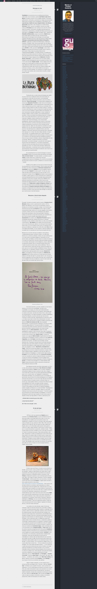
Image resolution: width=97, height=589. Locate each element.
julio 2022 (64, 115)
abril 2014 (64, 216)
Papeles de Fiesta (32, 0)
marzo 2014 (64, 217)
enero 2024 (64, 97)
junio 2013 (64, 226)
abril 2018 (64, 167)
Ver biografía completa (68, 33)
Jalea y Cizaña (18, 0)
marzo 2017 (64, 180)
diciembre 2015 (65, 195)
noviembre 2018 (65, 160)
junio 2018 (64, 165)
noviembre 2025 (65, 75)
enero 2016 (64, 194)
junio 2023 (64, 104)
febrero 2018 (64, 169)
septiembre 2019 (65, 150)
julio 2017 (64, 176)
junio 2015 (64, 202)
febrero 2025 (64, 84)
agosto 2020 (64, 139)
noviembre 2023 (65, 99)
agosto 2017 (64, 175)
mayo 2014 (64, 215)
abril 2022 (64, 118)
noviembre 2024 (65, 87)
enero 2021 (64, 134)
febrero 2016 (64, 193)
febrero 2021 (64, 133)
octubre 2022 (65, 112)
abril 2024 (64, 94)
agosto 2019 (64, 151)
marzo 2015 (64, 205)
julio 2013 (64, 225)
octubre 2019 (65, 149)
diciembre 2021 (65, 122)
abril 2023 (64, 106)
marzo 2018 (64, 168)
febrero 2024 (64, 96)
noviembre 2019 (65, 148)
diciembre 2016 (65, 183)
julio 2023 (64, 103)
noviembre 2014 (65, 209)
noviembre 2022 (65, 111)
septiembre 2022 (65, 113)
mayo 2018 (64, 166)
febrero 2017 (64, 181)
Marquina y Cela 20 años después (37, 195)
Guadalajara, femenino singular (67, 61)
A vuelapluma (8, 0)
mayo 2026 (64, 69)
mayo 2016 (64, 190)
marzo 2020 (64, 144)
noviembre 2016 (65, 184)
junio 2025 (64, 80)
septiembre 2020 (65, 138)
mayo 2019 (64, 154)
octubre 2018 (65, 161)
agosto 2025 (64, 78)
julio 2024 (64, 91)
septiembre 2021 (65, 125)
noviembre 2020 (65, 136)
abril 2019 (64, 155)
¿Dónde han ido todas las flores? (68, 57)
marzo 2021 (64, 132)
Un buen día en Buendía (66, 58)
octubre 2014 (65, 210)
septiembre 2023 (65, 101)
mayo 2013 (64, 227)
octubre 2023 (65, 100)
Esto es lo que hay (25, 0)
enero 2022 (64, 121)
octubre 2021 (65, 124)
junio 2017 (64, 177)
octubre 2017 (65, 173)
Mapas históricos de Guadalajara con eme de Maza (68, 60)
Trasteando (13, 0)
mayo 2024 (64, 93)
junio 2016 (64, 189)
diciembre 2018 (65, 159)
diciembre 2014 (65, 208)
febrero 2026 (64, 72)
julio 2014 (64, 213)
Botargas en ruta (37, 8)
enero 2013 (64, 231)
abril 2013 (64, 228)
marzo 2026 (64, 71)
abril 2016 (64, 191)
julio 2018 (64, 164)
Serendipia (48, 0)
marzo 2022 (64, 119)
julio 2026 (64, 67)
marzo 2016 (64, 192)
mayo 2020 (64, 142)
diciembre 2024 (65, 86)
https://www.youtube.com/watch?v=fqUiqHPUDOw (32, 483)
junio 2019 (64, 153)
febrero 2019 (64, 157)
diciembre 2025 (65, 74)
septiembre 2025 (65, 77)
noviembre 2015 (65, 196)
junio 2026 (64, 68)
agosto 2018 (64, 163)
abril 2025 (64, 82)
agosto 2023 (64, 102)
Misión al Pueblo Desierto (27, 586)
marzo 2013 (64, 229)
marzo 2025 (64, 83)
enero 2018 (64, 170)
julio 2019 (64, 152)
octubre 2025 (65, 76)
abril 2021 (64, 131)
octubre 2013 (65, 222)
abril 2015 (64, 204)
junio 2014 (64, 214)
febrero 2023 (64, 108)
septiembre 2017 (65, 174)
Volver (1, 0)
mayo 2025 (64, 81)
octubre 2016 (65, 185)
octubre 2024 (65, 88)
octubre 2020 (65, 137)
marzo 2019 (64, 156)
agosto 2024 (64, 90)
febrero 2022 (64, 120)
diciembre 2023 (65, 98)
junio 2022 (64, 116)
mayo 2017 (64, 178)
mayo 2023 (64, 105)
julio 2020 (64, 140)
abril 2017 (64, 179)
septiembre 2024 (65, 89)
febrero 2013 (64, 230)
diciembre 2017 (65, 171)
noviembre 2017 (65, 172)
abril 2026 (64, 70)
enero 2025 (64, 85)
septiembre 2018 (65, 162)
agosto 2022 (64, 114)
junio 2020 (64, 141)
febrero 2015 (64, 206)
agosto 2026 (64, 66)
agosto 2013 (64, 224)
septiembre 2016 (65, 186)
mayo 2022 (64, 117)
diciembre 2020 (65, 135)
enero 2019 (64, 158)
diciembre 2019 (65, 147)
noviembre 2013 (65, 221)
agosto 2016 (64, 187)
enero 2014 (64, 219)
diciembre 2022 (65, 110)
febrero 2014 (64, 218)
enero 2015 (64, 207)
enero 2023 (64, 109)
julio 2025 (64, 79)
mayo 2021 (64, 130)
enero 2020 (64, 146)
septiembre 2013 (65, 223)
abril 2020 (64, 143)
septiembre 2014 (65, 211)
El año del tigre (37, 408)
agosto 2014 (64, 212)
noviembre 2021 (65, 123)
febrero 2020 (64, 145)
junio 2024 (64, 92)
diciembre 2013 (65, 220)
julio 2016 (64, 188)
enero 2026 (64, 73)
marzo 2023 (64, 107)
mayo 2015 (64, 203)
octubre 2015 (65, 197)
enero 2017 (64, 182)
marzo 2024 (64, 95)
